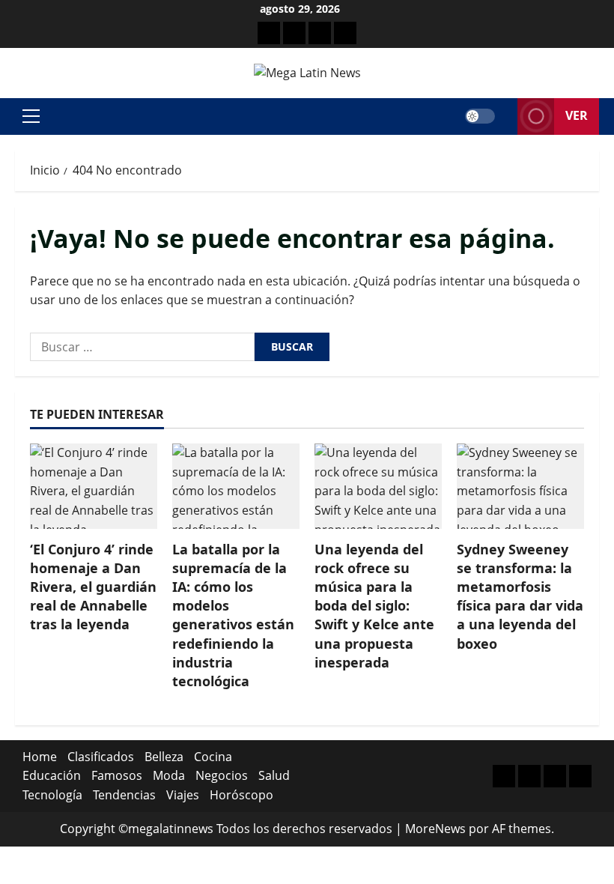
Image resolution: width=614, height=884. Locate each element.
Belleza (164, 756)
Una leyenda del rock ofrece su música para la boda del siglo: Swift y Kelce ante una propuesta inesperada (374, 605)
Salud (274, 775)
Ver (576, 115)
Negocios (221, 775)
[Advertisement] (319, 33)
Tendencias (124, 795)
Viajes (182, 795)
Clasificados (100, 756)
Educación (51, 775)
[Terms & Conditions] (269, 33)
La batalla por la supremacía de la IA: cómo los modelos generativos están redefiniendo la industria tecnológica (233, 615)
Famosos (116, 775)
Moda (169, 775)
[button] (31, 116)
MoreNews (435, 828)
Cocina (213, 756)
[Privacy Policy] (294, 33)
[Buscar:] (142, 347)
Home (39, 756)
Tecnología (52, 795)
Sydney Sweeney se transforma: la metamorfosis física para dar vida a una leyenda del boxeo (520, 596)
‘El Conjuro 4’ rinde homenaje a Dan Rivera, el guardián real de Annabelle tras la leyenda (93, 587)
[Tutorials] (345, 33)
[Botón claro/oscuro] (480, 116)
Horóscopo (241, 795)
